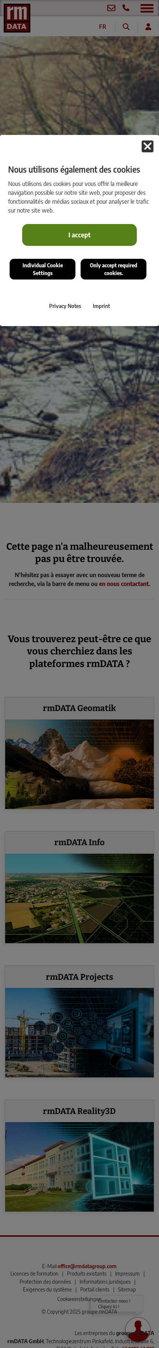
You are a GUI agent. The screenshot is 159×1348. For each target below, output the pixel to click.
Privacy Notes (65, 305)
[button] (147, 146)
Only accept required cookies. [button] (113, 269)
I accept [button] (79, 235)
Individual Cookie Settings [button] (43, 269)
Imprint (101, 305)
